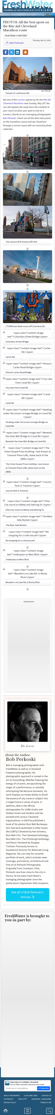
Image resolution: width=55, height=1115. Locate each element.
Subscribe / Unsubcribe (41, 1099)
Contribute (8, 1099)
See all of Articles (27, 894)
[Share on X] (11, 52)
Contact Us (46, 1096)
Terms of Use (45, 1103)
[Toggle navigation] (27, 1111)
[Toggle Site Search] (49, 1111)
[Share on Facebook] (5, 52)
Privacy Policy (10, 1103)
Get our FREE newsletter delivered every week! (27, 1083)
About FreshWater (12, 1096)
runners (21, 99)
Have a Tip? (22, 1099)
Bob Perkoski (16, 42)
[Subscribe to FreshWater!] (25, 52)
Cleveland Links (30, 1096)
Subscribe (44, 1088)
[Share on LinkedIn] (17, 52)
